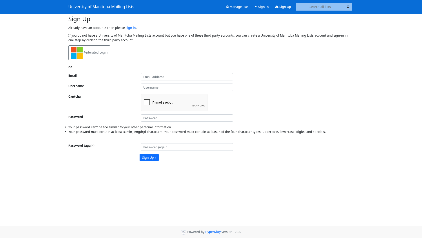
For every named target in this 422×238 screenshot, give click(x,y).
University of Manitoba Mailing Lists (101, 6)
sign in (131, 28)
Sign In (263, 7)
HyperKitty (213, 232)
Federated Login (95, 52)
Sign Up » (149, 157)
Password (75, 117)
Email (72, 75)
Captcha (74, 96)
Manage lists (239, 7)
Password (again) (81, 145)
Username (76, 86)
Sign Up (284, 7)
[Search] (348, 7)
